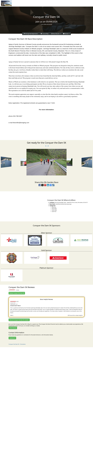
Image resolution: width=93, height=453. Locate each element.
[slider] (12, 289)
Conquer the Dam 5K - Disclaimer (17, 344)
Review (66, 33)
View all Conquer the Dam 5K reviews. (19, 320)
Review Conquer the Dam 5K (16, 293)
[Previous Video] (45, 146)
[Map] (23, 205)
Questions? (12, 338)
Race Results (56, 33)
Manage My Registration (31, 33)
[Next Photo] (47, 146)
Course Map (45, 33)
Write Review (12, 328)
